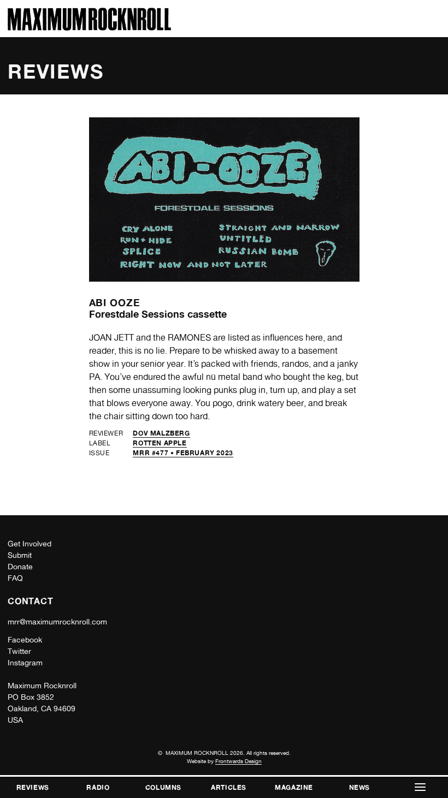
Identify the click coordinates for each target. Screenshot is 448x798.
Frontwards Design (238, 761)
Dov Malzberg (161, 433)
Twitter (19, 651)
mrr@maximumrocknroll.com (57, 621)
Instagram (25, 662)
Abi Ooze (114, 302)
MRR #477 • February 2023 (183, 453)
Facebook (25, 639)
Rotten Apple (159, 443)
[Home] (89, 27)
